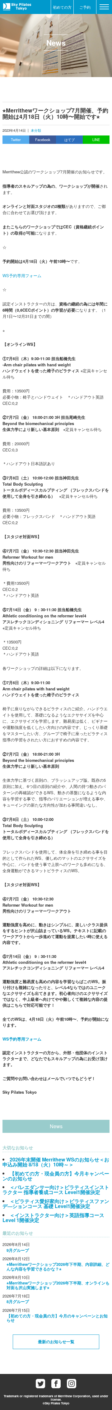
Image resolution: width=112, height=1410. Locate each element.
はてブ (69, 139)
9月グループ (18, 1250)
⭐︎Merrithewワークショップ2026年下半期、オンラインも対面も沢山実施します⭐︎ (58, 1285)
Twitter (16, 139)
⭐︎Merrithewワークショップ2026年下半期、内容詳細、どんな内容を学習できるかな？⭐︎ (58, 1266)
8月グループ (18, 1301)
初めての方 (62, 7)
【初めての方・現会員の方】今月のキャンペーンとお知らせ (57, 1318)
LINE (96, 139)
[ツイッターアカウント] (40, 1383)
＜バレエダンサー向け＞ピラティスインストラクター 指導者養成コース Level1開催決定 (55, 1189)
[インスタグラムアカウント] (71, 1383)
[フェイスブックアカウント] (56, 1383)
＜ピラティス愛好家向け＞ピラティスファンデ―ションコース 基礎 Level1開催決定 (55, 1203)
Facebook (42, 139)
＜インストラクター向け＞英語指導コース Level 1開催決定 (53, 1217)
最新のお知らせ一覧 (56, 1341)
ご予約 (85, 7)
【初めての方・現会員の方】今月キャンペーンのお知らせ (55, 1176)
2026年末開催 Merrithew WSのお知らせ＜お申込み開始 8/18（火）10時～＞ (55, 1162)
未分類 (36, 130)
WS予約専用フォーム (21, 275)
